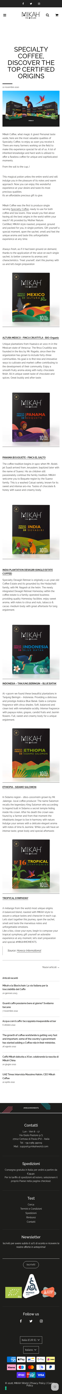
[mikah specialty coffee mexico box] (31, 325)
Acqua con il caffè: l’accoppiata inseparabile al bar (29, 1021)
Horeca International (29, 950)
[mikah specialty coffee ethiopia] (31, 781)
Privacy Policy (37, 1383)
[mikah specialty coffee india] (31, 557)
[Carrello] (57, 15)
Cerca (31, 1204)
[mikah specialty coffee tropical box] (31, 892)
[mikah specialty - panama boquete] (31, 445)
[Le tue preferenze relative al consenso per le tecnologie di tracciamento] (6, 1388)
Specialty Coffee (20, 209)
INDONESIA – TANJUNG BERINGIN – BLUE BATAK (29, 683)
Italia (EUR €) (29, 1340)
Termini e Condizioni (31, 1208)
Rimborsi (31, 1217)
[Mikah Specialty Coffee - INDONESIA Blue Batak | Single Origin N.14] (31, 677)
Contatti (31, 1221)
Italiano (29, 1350)
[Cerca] (47, 15)
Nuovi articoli (49, 967)
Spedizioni (31, 1213)
